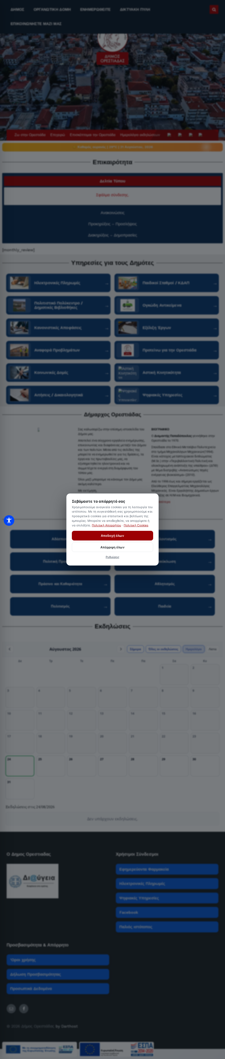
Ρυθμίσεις (112, 557)
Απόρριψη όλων (112, 547)
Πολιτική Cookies (136, 525)
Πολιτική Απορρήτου (106, 525)
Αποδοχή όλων (112, 535)
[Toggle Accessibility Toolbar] (9, 520)
